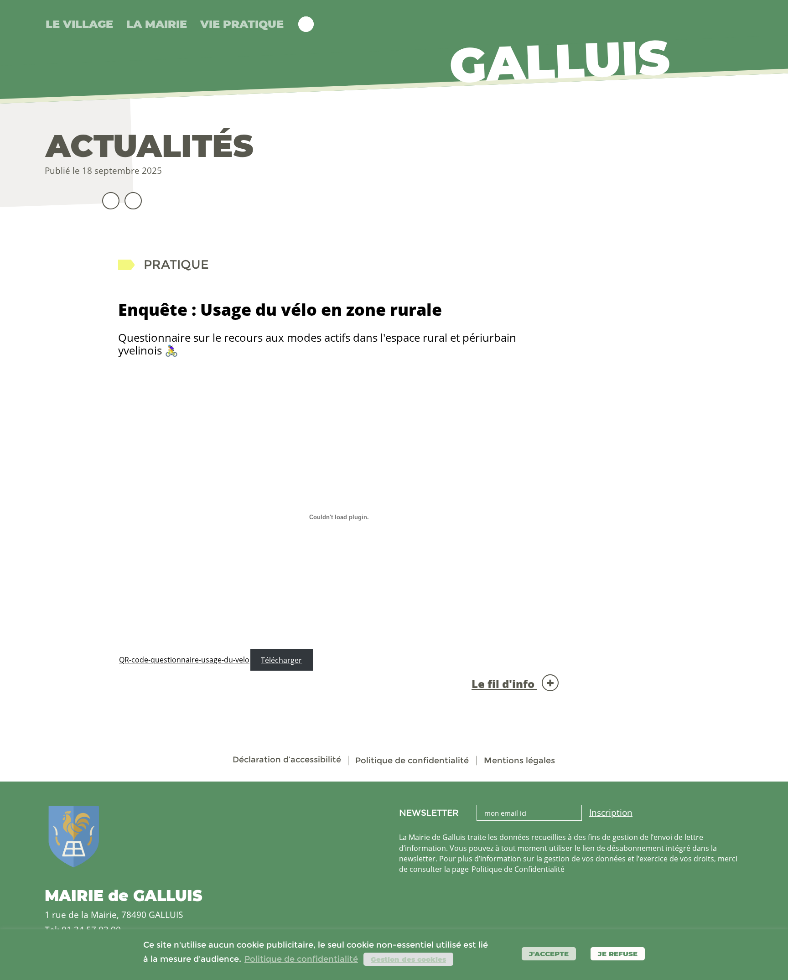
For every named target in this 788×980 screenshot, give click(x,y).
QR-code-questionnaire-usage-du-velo (184, 660)
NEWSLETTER (429, 813)
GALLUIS (559, 60)
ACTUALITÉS (150, 146)
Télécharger (281, 660)
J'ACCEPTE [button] (549, 953)
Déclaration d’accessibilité (287, 760)
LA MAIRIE (156, 24)
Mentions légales (519, 761)
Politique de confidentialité (412, 761)
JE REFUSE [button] (618, 953)
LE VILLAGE (79, 24)
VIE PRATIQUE (242, 24)
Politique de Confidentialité (518, 869)
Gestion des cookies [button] (408, 959)
